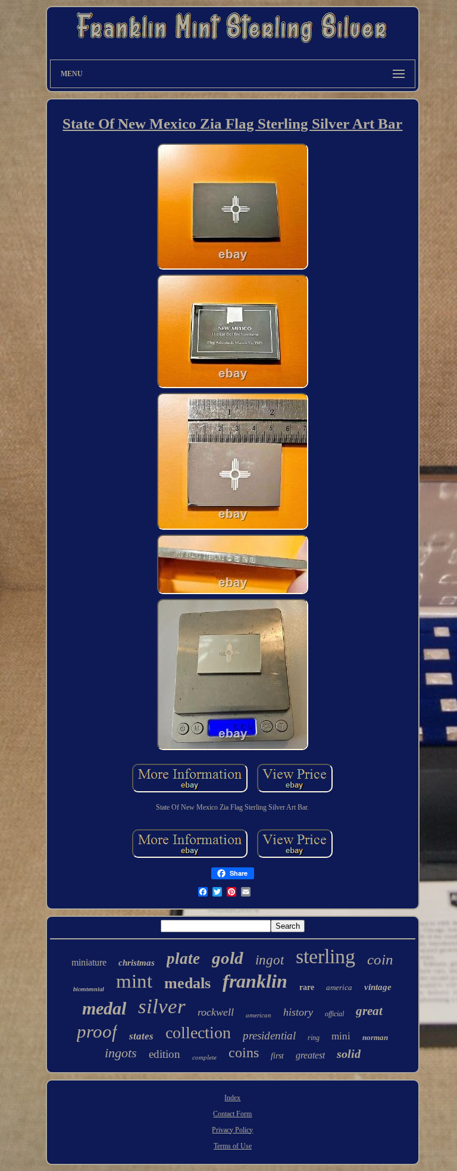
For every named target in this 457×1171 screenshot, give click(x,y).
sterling (325, 956)
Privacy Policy (232, 1130)
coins (243, 1052)
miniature (89, 962)
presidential (269, 1035)
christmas (136, 962)
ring (314, 1037)
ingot (269, 960)
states (141, 1036)
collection (198, 1032)
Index (232, 1098)
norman (375, 1037)
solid (349, 1053)
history (298, 1012)
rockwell (216, 1012)
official (334, 1014)
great (369, 1011)
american (258, 1015)
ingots (121, 1052)
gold (227, 957)
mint (134, 981)
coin (380, 959)
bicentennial (88, 989)
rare (306, 987)
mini (340, 1036)
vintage (378, 987)
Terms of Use (233, 1146)
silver (162, 1006)
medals (187, 983)
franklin (255, 981)
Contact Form (232, 1114)
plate (183, 958)
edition (164, 1054)
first (277, 1055)
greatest (310, 1055)
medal (104, 1008)
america (339, 987)
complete (204, 1057)
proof (97, 1031)
